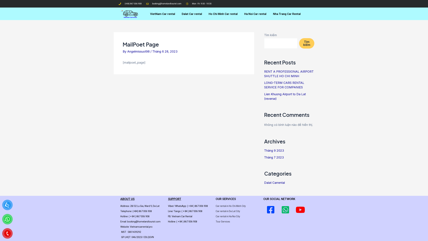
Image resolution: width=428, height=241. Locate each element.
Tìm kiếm (270, 35)
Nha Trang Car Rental (287, 14)
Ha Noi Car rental (255, 14)
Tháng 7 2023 (274, 157)
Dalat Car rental (192, 14)
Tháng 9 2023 (274, 150)
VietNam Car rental (162, 14)
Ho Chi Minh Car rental (223, 14)
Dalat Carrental (274, 182)
